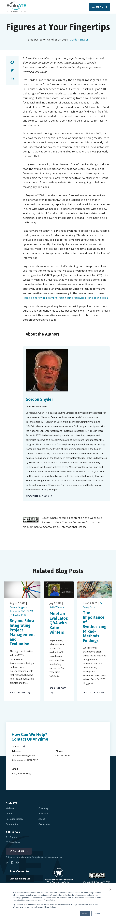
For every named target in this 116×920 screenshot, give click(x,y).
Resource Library (14, 819)
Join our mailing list (18, 879)
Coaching (43, 808)
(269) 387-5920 (62, 755)
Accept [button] (84, 913)
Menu (100, 6)
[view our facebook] (12, 863)
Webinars (11, 808)
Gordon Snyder (79, 39)
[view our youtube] (17, 863)
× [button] (110, 888)
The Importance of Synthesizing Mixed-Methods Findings (95, 627)
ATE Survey (13, 832)
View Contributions (37, 496)
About (41, 819)
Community (12, 824)
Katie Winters (57, 607)
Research (43, 813)
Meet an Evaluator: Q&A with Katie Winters (59, 623)
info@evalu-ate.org (21, 773)
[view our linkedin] (7, 863)
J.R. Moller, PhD (18, 615)
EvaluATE (12, 803)
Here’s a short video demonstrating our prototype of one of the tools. (65, 297)
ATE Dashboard (13, 842)
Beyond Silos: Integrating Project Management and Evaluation (22, 632)
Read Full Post (18, 693)
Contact (17, 746)
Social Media (16, 851)
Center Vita (44, 824)
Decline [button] (97, 913)
